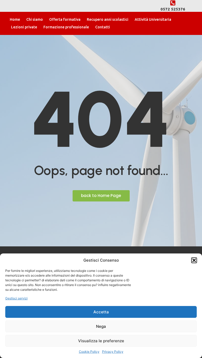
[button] (194, 260)
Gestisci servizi (16, 298)
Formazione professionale (66, 27)
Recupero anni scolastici (107, 19)
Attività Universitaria (153, 19)
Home (15, 19)
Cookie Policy (89, 352)
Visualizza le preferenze (101, 340)
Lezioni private (24, 27)
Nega (101, 326)
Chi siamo (34, 19)
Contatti (102, 27)
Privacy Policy (112, 352)
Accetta (101, 311)
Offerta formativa (64, 19)
